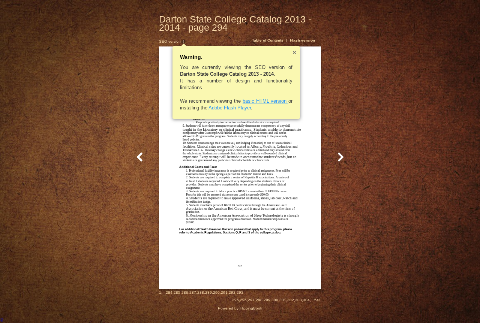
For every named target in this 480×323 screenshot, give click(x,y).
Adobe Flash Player (229, 108)
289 (208, 292)
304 (306, 300)
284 (169, 292)
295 (235, 300)
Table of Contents (268, 40)
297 (251, 300)
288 (200, 292)
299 (267, 300)
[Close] (294, 52)
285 (177, 292)
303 (298, 300)
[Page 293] (140, 156)
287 (192, 292)
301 (282, 300)
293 (240, 292)
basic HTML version (265, 101)
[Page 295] (340, 156)
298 (259, 300)
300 (275, 300)
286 (185, 292)
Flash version (302, 40)
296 (243, 300)
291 (224, 292)
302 (290, 300)
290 (216, 292)
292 (232, 292)
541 (317, 300)
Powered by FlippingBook (240, 308)
